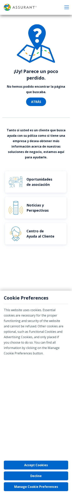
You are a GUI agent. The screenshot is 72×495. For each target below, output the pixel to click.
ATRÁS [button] (36, 102)
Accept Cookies (36, 465)
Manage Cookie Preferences (36, 487)
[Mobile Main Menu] (66, 7)
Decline (36, 476)
